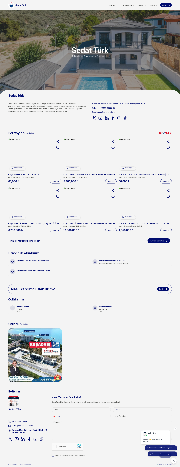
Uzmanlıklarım (127, 5)
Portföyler (112, 5)
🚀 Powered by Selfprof (164, 464)
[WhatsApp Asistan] (174, 461)
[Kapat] (175, 428)
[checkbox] (53, 455)
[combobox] (142, 409)
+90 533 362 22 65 (107, 108)
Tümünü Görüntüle (157, 241)
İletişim (164, 5)
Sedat (20, 5)
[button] (55, 416)
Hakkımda (142, 5)
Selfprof (15, 464)
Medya (152, 5)
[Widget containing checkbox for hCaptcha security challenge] (67, 447)
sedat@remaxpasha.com (107, 112)
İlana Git (56, 181)
